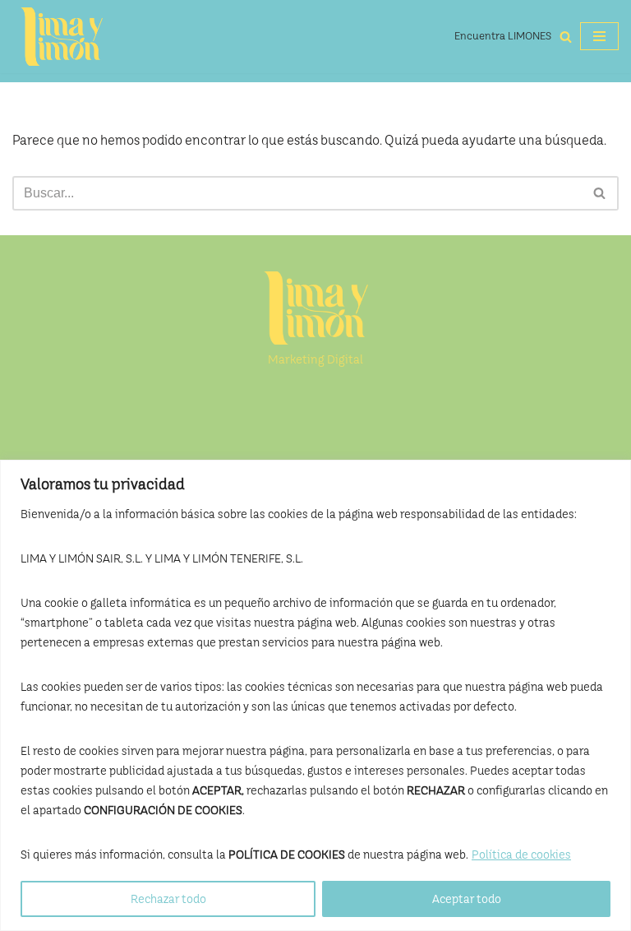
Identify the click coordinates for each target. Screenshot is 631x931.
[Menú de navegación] (599, 36)
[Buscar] (566, 36)
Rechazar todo (168, 899)
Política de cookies (521, 854)
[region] (315, 695)
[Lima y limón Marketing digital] (62, 36)
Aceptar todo (466, 899)
